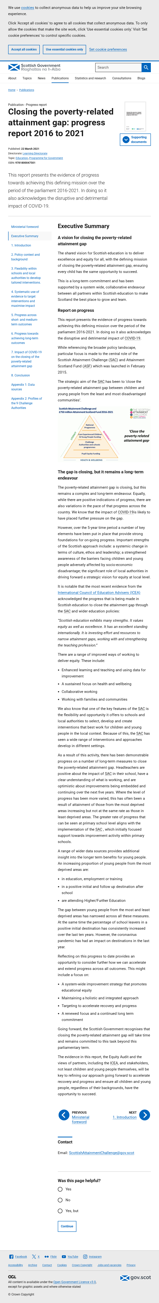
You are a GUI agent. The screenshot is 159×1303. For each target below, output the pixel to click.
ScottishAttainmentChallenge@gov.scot (101, 1153)
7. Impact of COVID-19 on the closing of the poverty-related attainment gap (26, 359)
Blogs (141, 78)
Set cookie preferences (108, 49)
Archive (32, 1265)
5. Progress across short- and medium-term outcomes (24, 319)
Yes (68, 1189)
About (12, 78)
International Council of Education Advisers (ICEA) (99, 592)
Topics (27, 78)
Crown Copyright (82, 1265)
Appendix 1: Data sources (23, 387)
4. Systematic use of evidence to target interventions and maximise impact (25, 299)
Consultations (121, 78)
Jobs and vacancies (109, 1265)
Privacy (131, 1265)
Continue (67, 1226)
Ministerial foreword (25, 227)
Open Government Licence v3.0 (74, 1282)
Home (11, 89)
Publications (60, 78)
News (41, 78)
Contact (47, 1265)
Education (22, 158)
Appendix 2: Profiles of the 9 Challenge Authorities (26, 403)
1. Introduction (21, 245)
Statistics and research (90, 78)
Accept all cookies (24, 49)
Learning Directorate (35, 153)
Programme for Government (46, 158)
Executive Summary (24, 236)
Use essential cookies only (64, 49)
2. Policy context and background (25, 257)
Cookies (62, 1265)
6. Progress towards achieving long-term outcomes (24, 338)
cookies (27, 7)
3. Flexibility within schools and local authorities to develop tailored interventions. (26, 275)
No (68, 1200)
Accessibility (15, 1265)
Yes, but (72, 1211)
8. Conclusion (20, 375)
